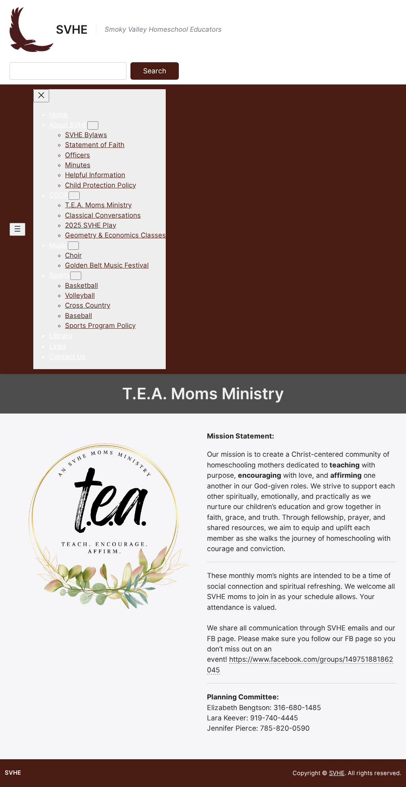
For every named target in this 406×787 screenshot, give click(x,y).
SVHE (72, 29)
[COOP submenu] (74, 195)
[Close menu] (41, 95)
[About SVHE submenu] (92, 125)
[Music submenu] (73, 245)
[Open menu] (17, 229)
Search (154, 71)
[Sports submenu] (75, 276)
